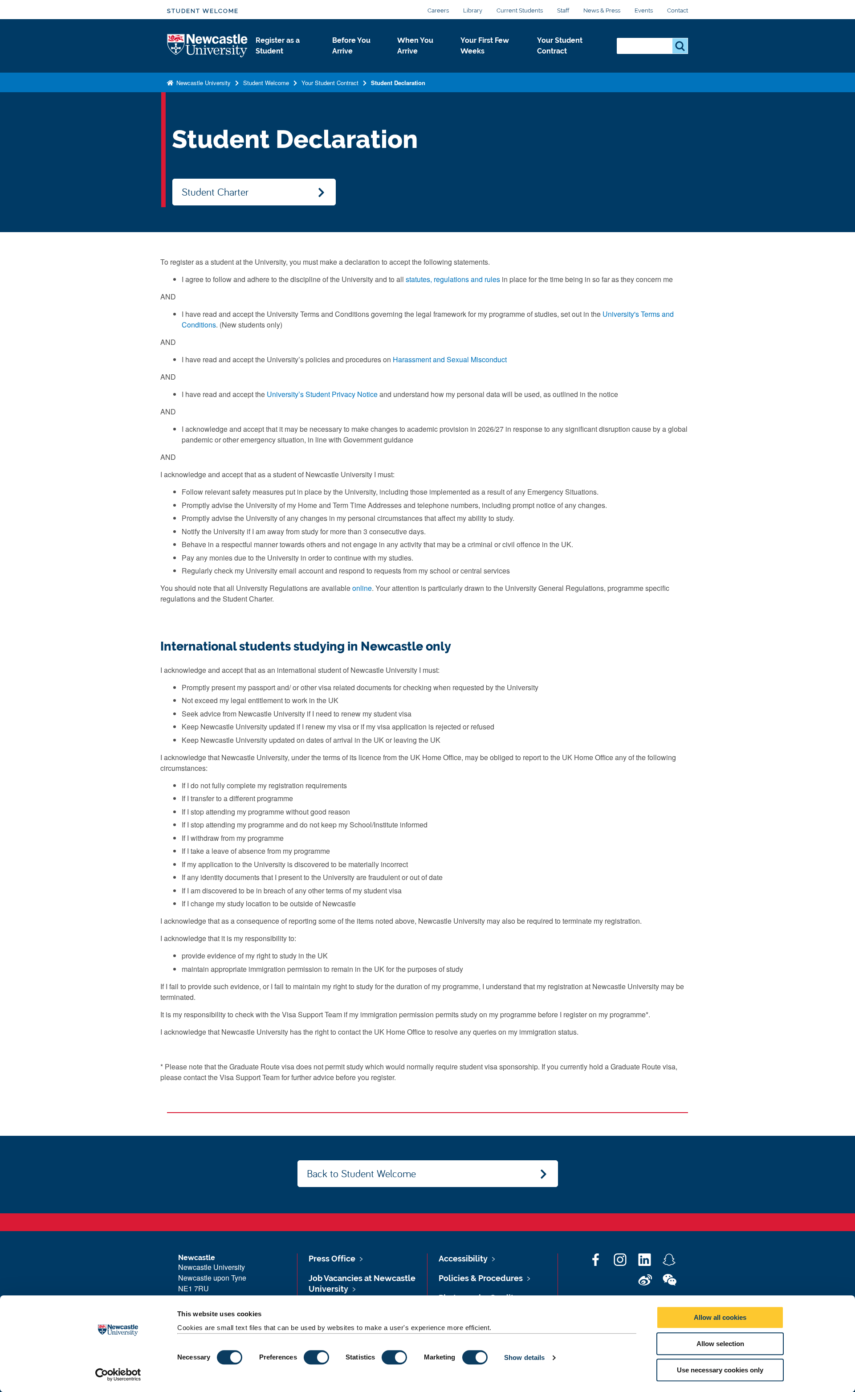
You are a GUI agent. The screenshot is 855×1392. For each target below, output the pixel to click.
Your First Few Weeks (484, 45)
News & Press (601, 10)
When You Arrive (415, 45)
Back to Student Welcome (361, 1173)
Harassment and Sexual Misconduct (450, 359)
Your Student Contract (559, 45)
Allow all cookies (720, 1317)
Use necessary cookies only (720, 1370)
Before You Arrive (351, 45)
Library (472, 10)
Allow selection (720, 1343)
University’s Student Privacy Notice (322, 394)
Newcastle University (203, 82)
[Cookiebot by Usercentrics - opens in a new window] (118, 1374)
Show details (524, 1357)
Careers (438, 10)
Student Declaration (398, 82)
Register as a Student (278, 45)
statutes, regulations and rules (453, 279)
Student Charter (215, 191)
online (362, 588)
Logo (207, 46)
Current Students (520, 10)
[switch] (316, 1357)
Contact (677, 10)
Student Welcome (203, 11)
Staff (563, 10)
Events (644, 10)
